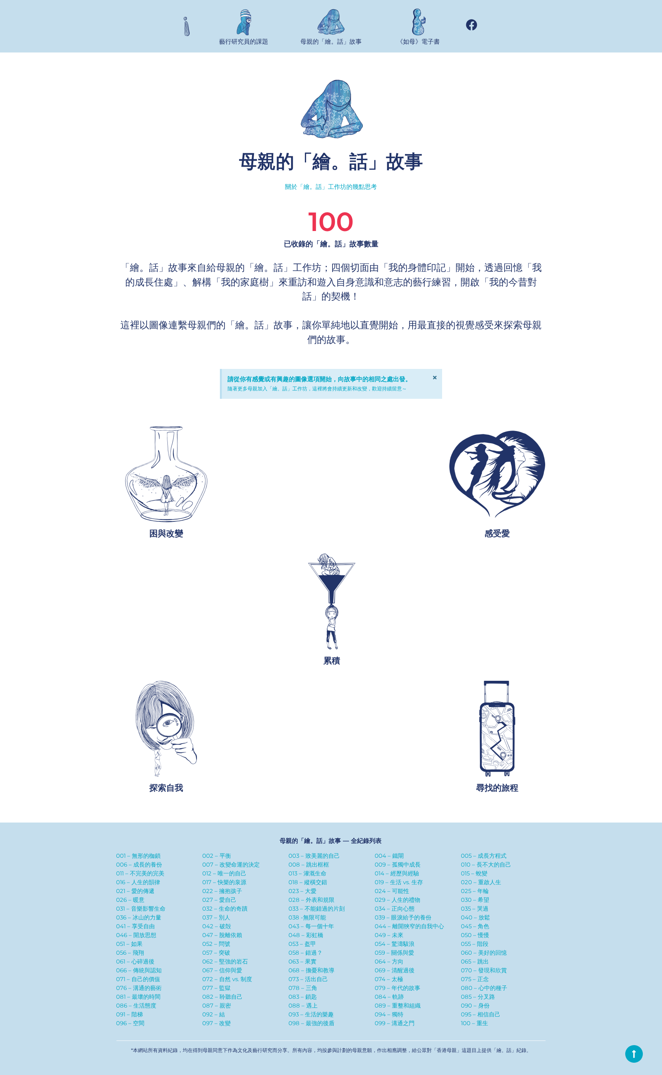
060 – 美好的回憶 (484, 952)
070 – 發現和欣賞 (484, 970)
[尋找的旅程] (498, 729)
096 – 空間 (130, 1023)
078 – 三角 (302, 987)
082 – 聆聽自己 (222, 996)
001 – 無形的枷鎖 (138, 855)
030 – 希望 (475, 899)
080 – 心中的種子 (484, 987)
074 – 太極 (389, 979)
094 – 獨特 (389, 1014)
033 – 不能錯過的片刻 (316, 908)
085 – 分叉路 (478, 996)
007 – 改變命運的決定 (231, 864)
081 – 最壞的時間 (138, 996)
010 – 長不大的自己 (486, 864)
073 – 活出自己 (308, 979)
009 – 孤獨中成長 (398, 864)
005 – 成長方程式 (483, 855)
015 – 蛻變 (474, 873)
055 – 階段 (474, 943)
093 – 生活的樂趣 (311, 1014)
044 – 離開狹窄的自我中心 (409, 926)
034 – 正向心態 (395, 908)
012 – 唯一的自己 (224, 873)
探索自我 (167, 788)
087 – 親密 (216, 1005)
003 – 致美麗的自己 (314, 855)
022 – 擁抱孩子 (222, 891)
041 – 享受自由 (135, 926)
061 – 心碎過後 (135, 961)
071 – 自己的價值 (138, 979)
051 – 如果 (129, 943)
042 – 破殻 (216, 926)
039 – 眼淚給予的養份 (403, 917)
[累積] (332, 602)
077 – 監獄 (216, 987)
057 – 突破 (216, 952)
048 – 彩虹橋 (305, 935)
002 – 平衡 (216, 855)
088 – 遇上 (303, 1005)
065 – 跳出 (475, 961)
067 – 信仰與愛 (222, 970)
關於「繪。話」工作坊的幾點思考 (331, 186)
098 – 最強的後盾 (311, 1023)
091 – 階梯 (129, 1014)
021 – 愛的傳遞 (135, 891)
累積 (332, 661)
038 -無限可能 (307, 917)
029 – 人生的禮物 (397, 899)
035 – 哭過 (474, 908)
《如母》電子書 (418, 41)
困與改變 (167, 533)
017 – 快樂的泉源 (224, 882)
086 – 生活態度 (136, 1005)
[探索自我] (167, 729)
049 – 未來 (389, 935)
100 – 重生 (474, 1023)
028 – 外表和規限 (311, 899)
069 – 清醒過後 (395, 970)
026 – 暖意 (130, 899)
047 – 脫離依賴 (222, 935)
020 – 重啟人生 (481, 882)
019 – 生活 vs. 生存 (399, 882)
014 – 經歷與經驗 (397, 873)
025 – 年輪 (475, 891)
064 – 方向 (389, 961)
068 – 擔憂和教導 (311, 970)
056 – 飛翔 (130, 952)
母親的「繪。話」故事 (331, 41)
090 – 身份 (475, 1005)
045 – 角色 (475, 926)
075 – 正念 (475, 979)
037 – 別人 (216, 917)
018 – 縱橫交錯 (307, 882)
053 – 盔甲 (302, 943)
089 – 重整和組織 (398, 1005)
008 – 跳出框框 (308, 864)
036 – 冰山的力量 (138, 917)
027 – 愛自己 (219, 899)
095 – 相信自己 (480, 1014)
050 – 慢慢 (475, 935)
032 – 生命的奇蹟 (224, 908)
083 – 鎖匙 (302, 996)
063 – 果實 (302, 961)
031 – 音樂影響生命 (141, 908)
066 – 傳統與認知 (139, 970)
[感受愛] (498, 474)
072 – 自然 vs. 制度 (227, 979)
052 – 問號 (216, 943)
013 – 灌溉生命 (307, 873)
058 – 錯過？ (305, 952)
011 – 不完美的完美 (140, 873)
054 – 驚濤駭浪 (395, 943)
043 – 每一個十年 (311, 926)
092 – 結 (213, 1014)
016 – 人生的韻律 (138, 882)
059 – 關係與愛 (394, 952)
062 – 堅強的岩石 (225, 961)
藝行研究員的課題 (243, 41)
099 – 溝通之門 (395, 1023)
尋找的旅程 (498, 788)
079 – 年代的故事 (397, 987)
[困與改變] (167, 474)
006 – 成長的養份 (139, 864)
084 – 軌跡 (389, 996)
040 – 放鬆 (475, 917)
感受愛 (497, 533)
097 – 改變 (216, 1023)
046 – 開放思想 (136, 935)
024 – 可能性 (392, 891)
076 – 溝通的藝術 (139, 987)
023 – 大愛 (302, 891)
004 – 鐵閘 (389, 855)
